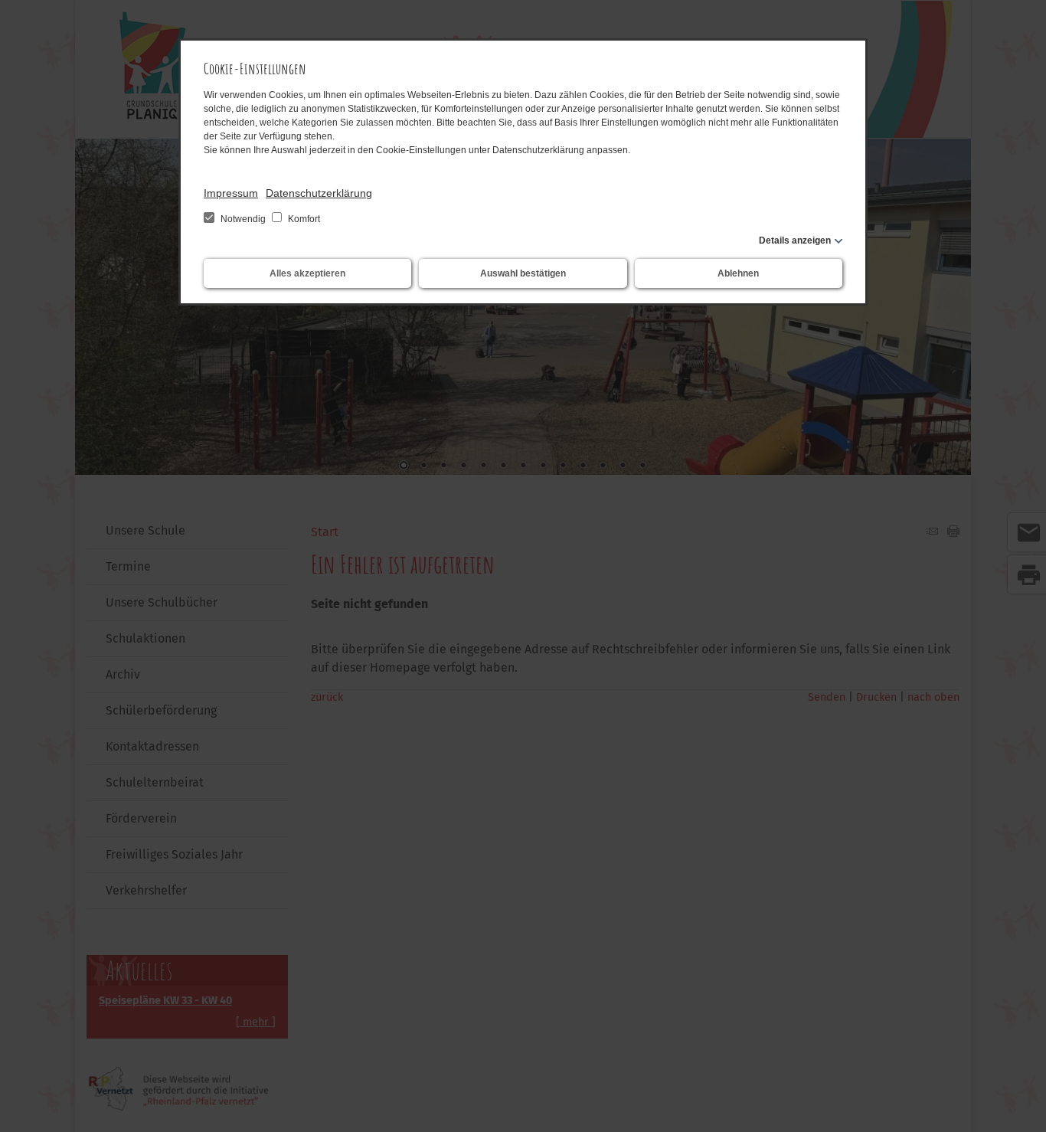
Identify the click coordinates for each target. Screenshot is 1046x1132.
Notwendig (243, 219)
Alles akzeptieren (307, 273)
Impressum (231, 193)
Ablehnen (738, 273)
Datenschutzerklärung (319, 193)
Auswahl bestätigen (523, 273)
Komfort (303, 219)
